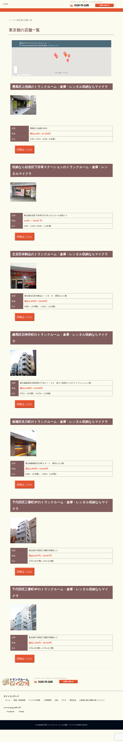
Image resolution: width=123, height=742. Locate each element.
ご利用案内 (47, 700)
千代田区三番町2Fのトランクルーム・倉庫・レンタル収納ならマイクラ (60, 505)
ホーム (7, 700)
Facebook (10, 711)
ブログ (63, 700)
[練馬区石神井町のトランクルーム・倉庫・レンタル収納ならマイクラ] (23, 367)
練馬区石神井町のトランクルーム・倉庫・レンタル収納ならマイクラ (60, 338)
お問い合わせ (104, 5)
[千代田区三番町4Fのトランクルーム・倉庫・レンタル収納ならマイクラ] (23, 623)
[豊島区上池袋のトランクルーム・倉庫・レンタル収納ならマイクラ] (23, 105)
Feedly (21, 711)
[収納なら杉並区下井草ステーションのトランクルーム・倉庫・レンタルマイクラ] (23, 192)
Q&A (56, 700)
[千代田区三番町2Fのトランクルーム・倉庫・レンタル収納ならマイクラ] (23, 534)
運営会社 (73, 700)
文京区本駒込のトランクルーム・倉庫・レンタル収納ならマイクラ (60, 254)
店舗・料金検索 (19, 700)
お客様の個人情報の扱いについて (92, 700)
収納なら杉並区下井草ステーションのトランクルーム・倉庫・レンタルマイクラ (60, 170)
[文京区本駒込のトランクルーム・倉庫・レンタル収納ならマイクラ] (23, 281)
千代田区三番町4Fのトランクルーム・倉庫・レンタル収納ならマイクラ (60, 592)
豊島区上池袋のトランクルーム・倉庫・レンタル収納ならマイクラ (60, 86)
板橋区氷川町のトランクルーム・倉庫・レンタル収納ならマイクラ (60, 421)
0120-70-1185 (81, 5)
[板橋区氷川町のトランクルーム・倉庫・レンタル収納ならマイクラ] (23, 447)
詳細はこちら (24, 149)
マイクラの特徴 (34, 700)
